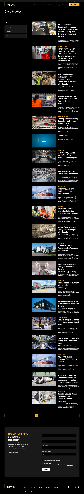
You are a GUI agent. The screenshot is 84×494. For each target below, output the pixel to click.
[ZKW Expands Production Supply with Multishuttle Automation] (44, 342)
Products (9, 36)
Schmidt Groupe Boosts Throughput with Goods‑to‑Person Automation (67, 397)
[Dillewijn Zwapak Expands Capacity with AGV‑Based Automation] (44, 323)
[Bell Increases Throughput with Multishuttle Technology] (44, 286)
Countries (77, 1)
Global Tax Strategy (56, 491)
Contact (40, 487)
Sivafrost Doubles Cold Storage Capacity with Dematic (67, 266)
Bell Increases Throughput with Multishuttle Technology (68, 284)
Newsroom (56, 487)
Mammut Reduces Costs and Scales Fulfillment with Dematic (68, 303)
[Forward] (78, 415)
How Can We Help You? (47, 451)
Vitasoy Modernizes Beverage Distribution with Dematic (68, 359)
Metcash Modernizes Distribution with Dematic (68, 172)
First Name (44, 432)
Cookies (40, 491)
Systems (9, 31)
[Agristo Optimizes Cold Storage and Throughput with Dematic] (44, 231)
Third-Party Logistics (62, 46)
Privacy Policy (70, 465)
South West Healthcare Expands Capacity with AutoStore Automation (67, 377)
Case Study (60, 206)
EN (71, 1)
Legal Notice (23, 491)
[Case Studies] (44, 140)
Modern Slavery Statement (65, 491)
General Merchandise (63, 116)
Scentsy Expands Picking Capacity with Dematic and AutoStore (68, 120)
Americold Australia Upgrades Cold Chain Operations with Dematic (68, 210)
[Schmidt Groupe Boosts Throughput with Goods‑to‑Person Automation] (44, 397)
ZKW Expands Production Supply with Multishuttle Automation (68, 340)
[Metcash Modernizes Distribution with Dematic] (44, 175)
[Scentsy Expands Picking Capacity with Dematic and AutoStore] (44, 122)
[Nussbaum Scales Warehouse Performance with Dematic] (44, 249)
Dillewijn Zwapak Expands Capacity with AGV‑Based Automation (68, 321)
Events (47, 487)
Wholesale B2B (61, 243)
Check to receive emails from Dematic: (52, 460)
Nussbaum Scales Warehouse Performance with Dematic (68, 247)
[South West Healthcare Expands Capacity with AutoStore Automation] (44, 379)
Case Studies (63, 135)
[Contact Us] (10, 4)
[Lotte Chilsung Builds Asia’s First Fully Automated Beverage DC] (44, 156)
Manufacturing (61, 22)
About (24, 487)
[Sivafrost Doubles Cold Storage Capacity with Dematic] (44, 268)
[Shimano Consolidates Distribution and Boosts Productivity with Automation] (44, 100)
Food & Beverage (61, 72)
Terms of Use (29, 491)
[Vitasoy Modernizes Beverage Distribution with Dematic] (44, 360)
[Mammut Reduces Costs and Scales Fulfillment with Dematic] (44, 305)
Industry (9, 27)
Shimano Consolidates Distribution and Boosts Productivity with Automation (67, 99)
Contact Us (73, 4)
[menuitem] (45, 1)
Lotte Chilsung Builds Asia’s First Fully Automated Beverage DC (68, 154)
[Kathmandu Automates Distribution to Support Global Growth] (44, 192)
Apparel (59, 298)
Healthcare (60, 372)
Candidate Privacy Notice (47, 491)
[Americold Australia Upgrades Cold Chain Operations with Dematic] (44, 212)
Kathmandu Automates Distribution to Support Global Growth (67, 191)
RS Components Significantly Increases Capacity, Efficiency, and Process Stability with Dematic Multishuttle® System (68, 30)
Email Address (45, 445)
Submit (46, 469)
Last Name (44, 438)
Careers (33, 487)
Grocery (60, 168)
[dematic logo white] (10, 487)
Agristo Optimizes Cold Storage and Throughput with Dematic (67, 229)
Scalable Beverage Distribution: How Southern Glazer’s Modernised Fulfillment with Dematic (67, 79)
